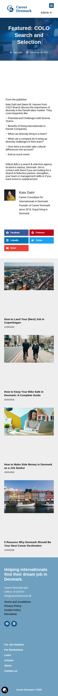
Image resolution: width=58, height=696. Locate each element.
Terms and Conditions (17, 601)
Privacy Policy (12, 606)
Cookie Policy (12, 610)
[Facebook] (7, 624)
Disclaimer (10, 614)
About (8, 665)
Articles (9, 660)
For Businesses (13, 649)
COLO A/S (12, 164)
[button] (51, 5)
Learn (7, 655)
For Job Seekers (14, 644)
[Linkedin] (14, 624)
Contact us (10, 671)
